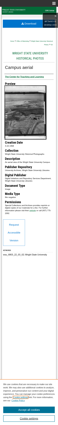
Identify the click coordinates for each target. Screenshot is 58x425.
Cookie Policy (18, 400)
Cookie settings (20, 397)
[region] (29, 402)
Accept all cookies (29, 409)
